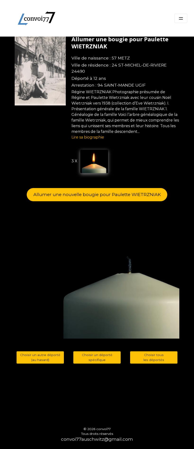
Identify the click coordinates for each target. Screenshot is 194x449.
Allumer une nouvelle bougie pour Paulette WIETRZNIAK (97, 194)
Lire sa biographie (87, 137)
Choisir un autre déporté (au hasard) (40, 357)
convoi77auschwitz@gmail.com (97, 439)
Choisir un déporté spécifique (97, 357)
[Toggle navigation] (180, 18)
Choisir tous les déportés (153, 357)
